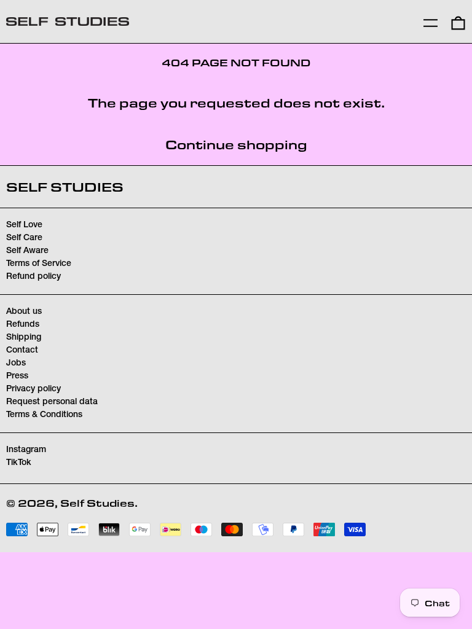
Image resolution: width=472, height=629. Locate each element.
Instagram (26, 450)
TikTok (18, 463)
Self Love (24, 225)
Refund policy (33, 277)
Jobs (16, 363)
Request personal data (52, 402)
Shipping (23, 338)
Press (17, 376)
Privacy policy (33, 389)
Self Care (24, 238)
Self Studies (65, 187)
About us (24, 312)
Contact (22, 350)
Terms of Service (38, 264)
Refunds (22, 325)
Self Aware (27, 251)
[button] (458, 21)
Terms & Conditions (44, 415)
